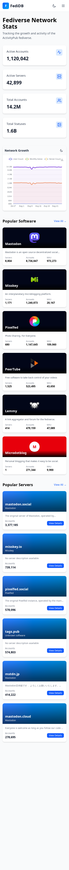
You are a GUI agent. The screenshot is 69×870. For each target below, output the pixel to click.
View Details (55, 523)
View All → (60, 221)
